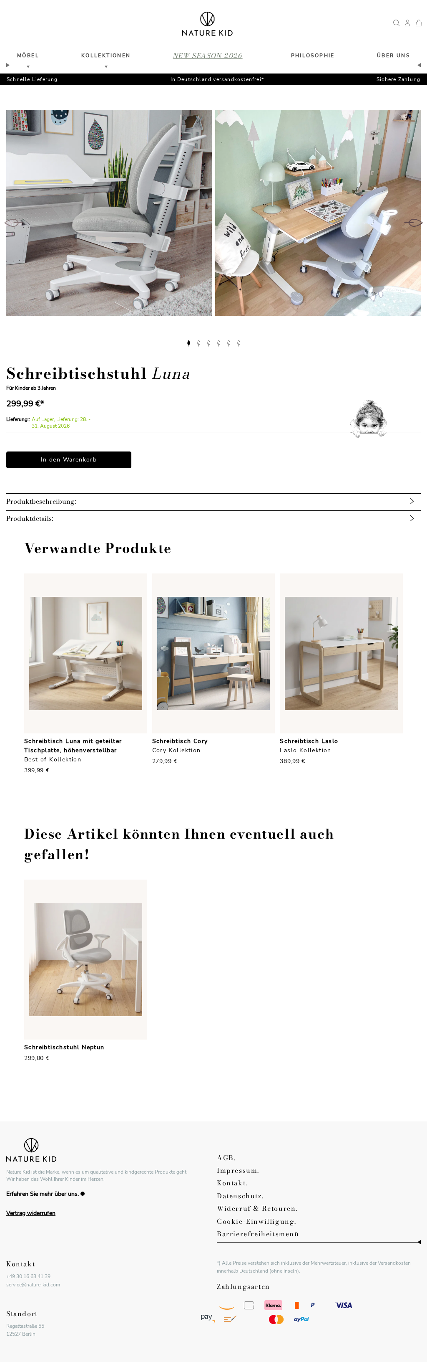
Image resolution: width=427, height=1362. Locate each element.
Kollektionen (106, 55)
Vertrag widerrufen (30, 1213)
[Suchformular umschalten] (397, 24)
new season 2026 (208, 56)
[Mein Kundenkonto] (407, 24)
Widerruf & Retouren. (257, 1208)
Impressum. (238, 1170)
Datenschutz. (240, 1196)
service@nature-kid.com (33, 1284)
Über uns (393, 55)
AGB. (226, 1158)
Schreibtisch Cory (180, 741)
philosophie (313, 55)
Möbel (28, 55)
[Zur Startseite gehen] (207, 24)
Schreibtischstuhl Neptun (64, 1047)
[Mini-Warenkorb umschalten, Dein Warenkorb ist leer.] (419, 24)
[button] (188, 342)
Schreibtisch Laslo (309, 741)
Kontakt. (232, 1183)
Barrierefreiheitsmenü (258, 1234)
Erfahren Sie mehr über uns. (42, 1194)
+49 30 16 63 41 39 (28, 1276)
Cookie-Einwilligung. (256, 1221)
